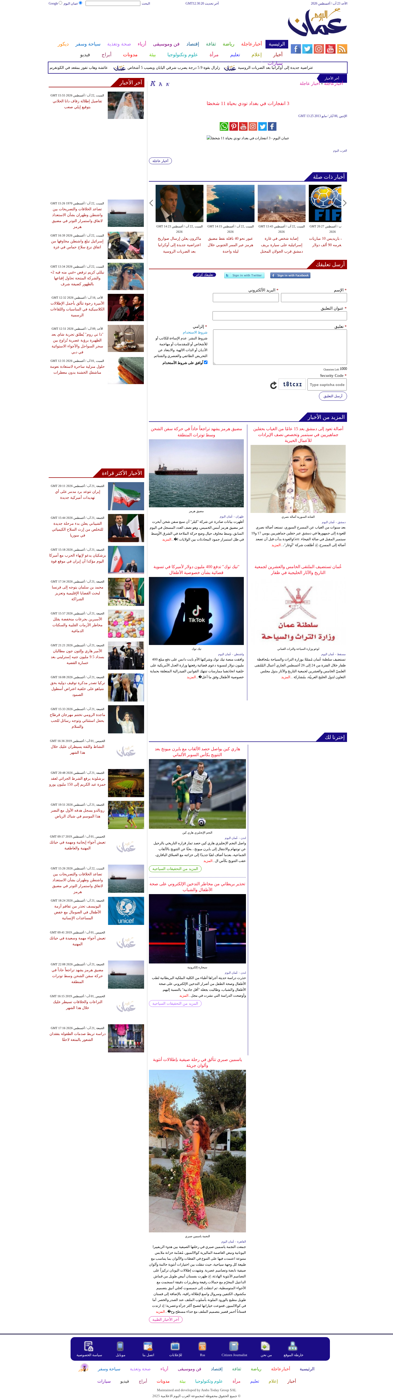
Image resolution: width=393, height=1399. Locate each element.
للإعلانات (175, 1355)
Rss (203, 1355)
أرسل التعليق (332, 396)
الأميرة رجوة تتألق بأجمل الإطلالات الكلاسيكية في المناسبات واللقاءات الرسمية (77, 309)
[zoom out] (167, 83)
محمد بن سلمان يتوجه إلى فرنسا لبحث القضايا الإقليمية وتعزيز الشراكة (77, 593)
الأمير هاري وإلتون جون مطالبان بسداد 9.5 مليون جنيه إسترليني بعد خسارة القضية (77, 657)
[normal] (160, 83)
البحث (146, 3)
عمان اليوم (71, 3)
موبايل (121, 1355)
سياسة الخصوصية (89, 1355)
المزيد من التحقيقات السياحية (175, 869)
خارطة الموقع (293, 1355)
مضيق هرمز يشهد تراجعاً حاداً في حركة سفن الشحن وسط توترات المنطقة (77, 976)
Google (53, 3)
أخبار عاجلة (310, 83)
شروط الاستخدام (195, 332)
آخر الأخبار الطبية (165, 1320)
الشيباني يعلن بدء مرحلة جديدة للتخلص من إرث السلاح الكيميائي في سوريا (77, 529)
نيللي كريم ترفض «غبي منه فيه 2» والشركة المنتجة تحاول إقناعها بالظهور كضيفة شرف (77, 278)
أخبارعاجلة (333, 83)
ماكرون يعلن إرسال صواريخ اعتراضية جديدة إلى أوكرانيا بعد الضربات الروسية (319, 68)
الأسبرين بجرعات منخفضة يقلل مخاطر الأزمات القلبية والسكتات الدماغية (77, 625)
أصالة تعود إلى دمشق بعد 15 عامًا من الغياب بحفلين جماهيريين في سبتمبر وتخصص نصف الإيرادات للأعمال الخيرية (298, 434)
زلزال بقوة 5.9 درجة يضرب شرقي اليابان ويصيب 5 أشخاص (194, 68)
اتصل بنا (148, 1355)
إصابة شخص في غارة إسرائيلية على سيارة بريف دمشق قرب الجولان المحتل (281, 245)
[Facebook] (290, 278)
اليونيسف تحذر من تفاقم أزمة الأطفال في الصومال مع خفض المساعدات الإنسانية (77, 912)
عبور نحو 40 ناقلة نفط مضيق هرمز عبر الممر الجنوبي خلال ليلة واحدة (230, 245)
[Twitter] (244, 278)
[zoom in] (153, 83)
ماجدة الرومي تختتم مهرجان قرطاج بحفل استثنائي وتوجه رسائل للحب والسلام (77, 721)
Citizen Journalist (234, 1355)
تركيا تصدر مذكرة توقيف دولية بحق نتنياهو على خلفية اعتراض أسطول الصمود (77, 689)
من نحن (266, 1355)
